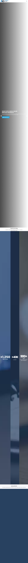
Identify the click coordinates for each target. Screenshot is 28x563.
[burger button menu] (26, 1)
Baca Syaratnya (6, 117)
